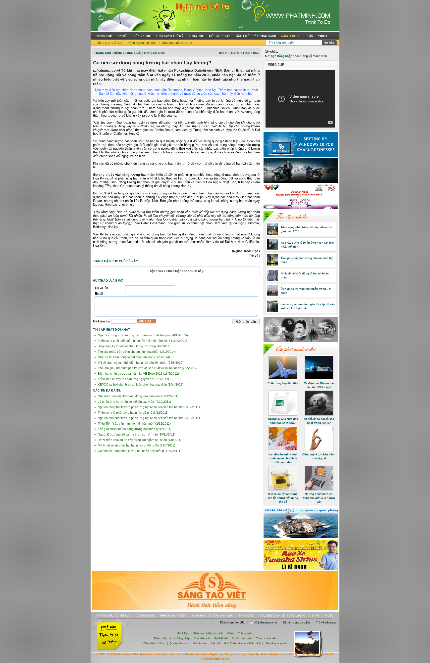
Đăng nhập (284, 56)
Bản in (223, 52)
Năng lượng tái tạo (109, 42)
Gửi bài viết (221, 638)
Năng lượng (123, 52)
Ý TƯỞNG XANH (265, 36)
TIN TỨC (122, 36)
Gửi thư (236, 52)
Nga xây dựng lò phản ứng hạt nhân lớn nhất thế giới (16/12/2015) (142, 335)
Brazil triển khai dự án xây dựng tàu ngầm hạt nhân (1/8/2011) (139, 440)
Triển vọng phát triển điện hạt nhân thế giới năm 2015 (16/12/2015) (143, 341)
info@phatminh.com (215, 659)
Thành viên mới (163, 638)
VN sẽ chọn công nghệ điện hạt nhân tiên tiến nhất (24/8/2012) (140, 362)
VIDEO (322, 36)
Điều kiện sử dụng (154, 643)
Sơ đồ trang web (242, 638)
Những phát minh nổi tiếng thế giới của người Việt (319, 497)
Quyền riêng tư (178, 643)
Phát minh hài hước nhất (208, 633)
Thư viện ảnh (202, 638)
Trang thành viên (266, 638)
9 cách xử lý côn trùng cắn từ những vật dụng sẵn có (283, 497)
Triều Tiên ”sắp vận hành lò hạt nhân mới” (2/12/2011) (134, 423)
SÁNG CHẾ (242, 36)
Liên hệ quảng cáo (276, 643)
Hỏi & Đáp (183, 633)
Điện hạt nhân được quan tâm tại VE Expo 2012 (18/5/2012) (138, 373)
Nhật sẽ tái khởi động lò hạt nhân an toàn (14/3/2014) (133, 357)
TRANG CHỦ (103, 36)
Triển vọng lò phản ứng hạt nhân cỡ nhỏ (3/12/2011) (132, 412)
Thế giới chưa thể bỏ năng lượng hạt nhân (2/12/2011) (134, 429)
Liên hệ (216, 643)
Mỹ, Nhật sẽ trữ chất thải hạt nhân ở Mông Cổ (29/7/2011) (136, 445)
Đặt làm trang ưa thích (296, 622)
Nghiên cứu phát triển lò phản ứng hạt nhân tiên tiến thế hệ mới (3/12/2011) (148, 418)
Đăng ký (306, 56)
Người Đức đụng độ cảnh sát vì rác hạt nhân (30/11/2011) (136, 434)
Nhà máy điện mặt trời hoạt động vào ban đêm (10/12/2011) (137, 396)
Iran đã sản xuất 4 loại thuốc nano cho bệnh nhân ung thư (283, 458)
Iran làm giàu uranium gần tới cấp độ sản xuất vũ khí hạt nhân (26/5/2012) (147, 368)
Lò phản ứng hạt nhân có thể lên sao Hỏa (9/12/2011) (134, 401)
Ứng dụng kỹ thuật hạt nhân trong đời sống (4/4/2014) (133, 346)
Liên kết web (199, 643)
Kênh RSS (252, 52)
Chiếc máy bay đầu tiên (283, 383)
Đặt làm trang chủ (266, 622)
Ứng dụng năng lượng (177, 42)
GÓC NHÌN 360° (219, 36)
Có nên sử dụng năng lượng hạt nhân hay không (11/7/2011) (138, 451)
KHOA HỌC (196, 36)
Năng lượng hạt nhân (142, 42)
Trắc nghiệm (245, 633)
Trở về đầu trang (326, 622)
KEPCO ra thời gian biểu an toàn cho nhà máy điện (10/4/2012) (140, 384)
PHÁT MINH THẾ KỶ (169, 36)
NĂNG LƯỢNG (291, 36)
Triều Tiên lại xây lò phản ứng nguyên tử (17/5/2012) (133, 379)
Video (230, 633)
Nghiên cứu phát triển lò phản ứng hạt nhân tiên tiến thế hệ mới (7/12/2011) (148, 407)
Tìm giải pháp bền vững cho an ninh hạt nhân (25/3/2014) (136, 352)
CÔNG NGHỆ (142, 36)
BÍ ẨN (309, 36)
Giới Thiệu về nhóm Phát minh (242, 643)
